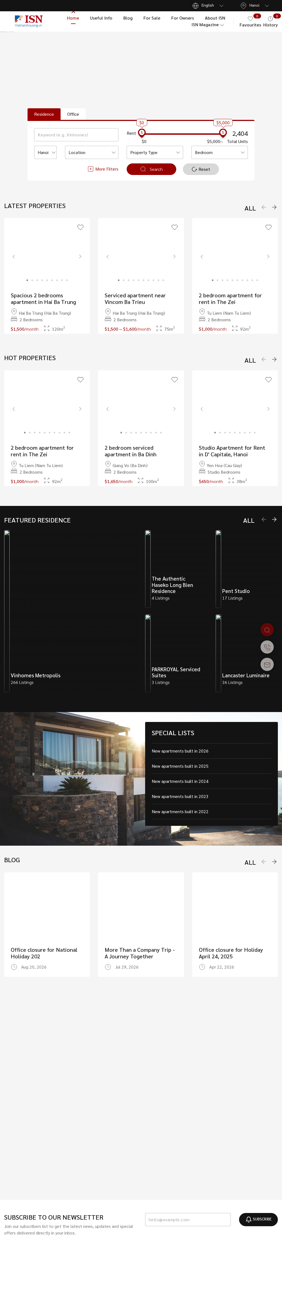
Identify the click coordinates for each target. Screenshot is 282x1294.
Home (73, 18)
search (156, 169)
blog (12, 860)
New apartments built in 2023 (180, 796)
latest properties (35, 205)
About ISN (215, 18)
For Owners (182, 18)
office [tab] (73, 114)
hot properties (30, 358)
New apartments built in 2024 (180, 781)
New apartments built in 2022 (180, 811)
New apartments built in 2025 (180, 766)
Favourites (250, 21)
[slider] (141, 134)
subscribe (262, 1218)
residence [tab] (44, 114)
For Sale (151, 18)
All (250, 207)
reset (204, 169)
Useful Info (101, 18)
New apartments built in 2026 (180, 751)
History (270, 21)
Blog (127, 18)
